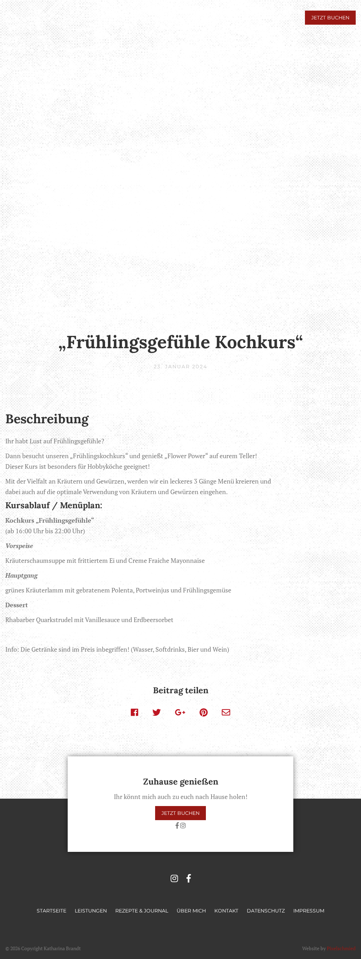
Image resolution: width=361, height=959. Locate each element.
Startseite (106, 18)
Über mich (245, 18)
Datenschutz (266, 911)
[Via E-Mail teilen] (226, 712)
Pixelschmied (341, 948)
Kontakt (281, 18)
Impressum (308, 911)
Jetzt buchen (330, 17)
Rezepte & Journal (196, 18)
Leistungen (145, 18)
